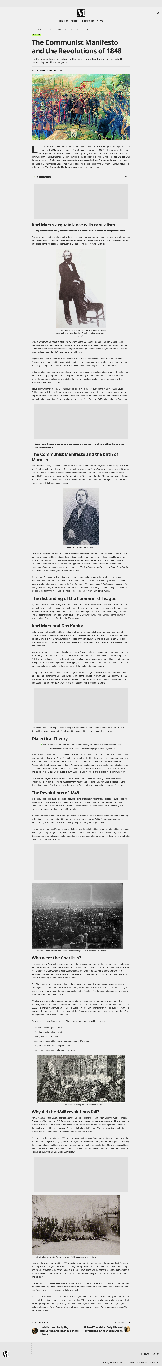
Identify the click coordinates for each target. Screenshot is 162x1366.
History (36, 35)
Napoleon (36, 396)
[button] (157, 13)
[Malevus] (81, 13)
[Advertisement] (81, 201)
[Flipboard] (157, 1354)
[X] (154, 1354)
